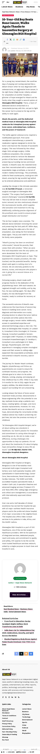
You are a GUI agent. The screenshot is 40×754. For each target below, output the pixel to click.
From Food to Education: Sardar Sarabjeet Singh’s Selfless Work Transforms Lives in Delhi (16, 624)
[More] (7, 43)
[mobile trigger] (4, 2)
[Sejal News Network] (20, 2)
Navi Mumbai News (11, 609)
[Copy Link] (20, 39)
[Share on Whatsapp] (13, 39)
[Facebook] (3, 697)
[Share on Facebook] (7, 39)
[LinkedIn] (12, 697)
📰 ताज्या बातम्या (10, 752)
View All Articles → (20, 595)
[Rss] (19, 697)
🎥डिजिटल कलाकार (21, 752)
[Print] (23, 39)
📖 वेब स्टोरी (31, 752)
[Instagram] (9, 697)
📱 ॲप (2, 752)
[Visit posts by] (4, 49)
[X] (6, 697)
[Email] (17, 39)
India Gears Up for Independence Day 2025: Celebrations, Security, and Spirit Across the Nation (18, 633)
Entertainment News (17, 612)
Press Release (8, 15)
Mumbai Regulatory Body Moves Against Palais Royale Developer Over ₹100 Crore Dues (19, 641)
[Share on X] (10, 39)
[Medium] (15, 697)
